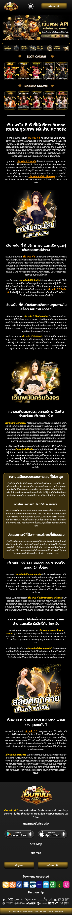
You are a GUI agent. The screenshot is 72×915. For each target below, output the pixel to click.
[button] (30, 6)
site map (36, 852)
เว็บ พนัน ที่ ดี (11, 810)
